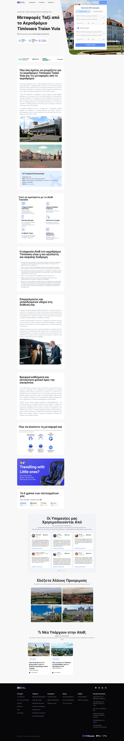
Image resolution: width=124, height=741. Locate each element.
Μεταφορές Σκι (36, 709)
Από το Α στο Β (83, 11)
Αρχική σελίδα (20, 11)
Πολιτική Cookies (67, 703)
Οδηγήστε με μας (52, 703)
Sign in (95, 2)
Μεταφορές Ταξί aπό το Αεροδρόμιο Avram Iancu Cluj (75, 603)
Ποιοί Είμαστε (21, 696)
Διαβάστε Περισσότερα (37, 548)
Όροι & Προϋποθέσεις (68, 700)
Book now (103, 2)
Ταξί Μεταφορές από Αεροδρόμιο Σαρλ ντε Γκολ (98, 703)
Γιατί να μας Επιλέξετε (23, 700)
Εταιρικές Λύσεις (52, 696)
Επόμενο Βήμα (90, 45)
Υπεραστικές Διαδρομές (38, 706)
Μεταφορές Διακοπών (38, 703)
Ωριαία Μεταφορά (97, 11)
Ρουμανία (27, 11)
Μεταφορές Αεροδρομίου (39, 696)
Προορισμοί (20, 713)
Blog (18, 709)
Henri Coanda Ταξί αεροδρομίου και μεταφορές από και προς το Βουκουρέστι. (46, 603)
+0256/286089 (29, 182)
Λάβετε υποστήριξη (83, 700)
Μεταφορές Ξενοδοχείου (38, 713)
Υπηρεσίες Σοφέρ (36, 700)
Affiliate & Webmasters (53, 700)
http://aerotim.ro (30, 184)
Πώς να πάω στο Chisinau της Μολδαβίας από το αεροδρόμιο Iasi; (61, 664)
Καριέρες (19, 703)
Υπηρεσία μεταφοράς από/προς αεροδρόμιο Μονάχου (99, 715)
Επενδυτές (20, 706)
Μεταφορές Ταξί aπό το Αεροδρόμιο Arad (41, 621)
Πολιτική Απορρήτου (68, 696)
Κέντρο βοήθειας (82, 696)
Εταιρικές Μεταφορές (38, 716)
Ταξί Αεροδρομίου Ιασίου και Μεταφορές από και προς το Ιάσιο (77, 621)
